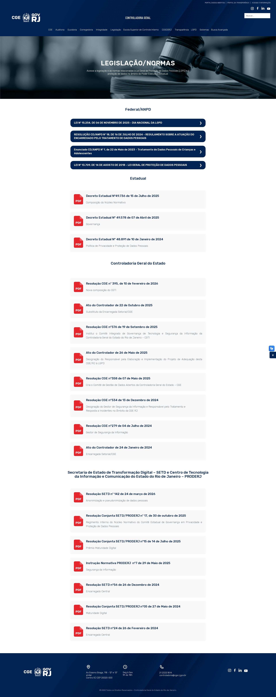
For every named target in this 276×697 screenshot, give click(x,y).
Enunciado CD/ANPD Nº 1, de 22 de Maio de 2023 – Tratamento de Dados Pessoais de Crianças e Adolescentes (134, 151)
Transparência (182, 29)
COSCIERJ (167, 29)
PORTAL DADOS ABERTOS (215, 3)
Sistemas (204, 29)
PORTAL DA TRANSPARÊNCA (238, 3)
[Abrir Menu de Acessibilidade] (273, 355)
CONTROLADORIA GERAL (138, 18)
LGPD (194, 29)
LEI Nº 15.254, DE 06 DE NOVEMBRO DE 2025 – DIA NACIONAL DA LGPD (118, 122)
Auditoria (59, 29)
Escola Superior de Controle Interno (141, 29)
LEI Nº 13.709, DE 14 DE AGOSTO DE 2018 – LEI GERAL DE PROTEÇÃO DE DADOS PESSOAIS (130, 165)
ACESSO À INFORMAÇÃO (261, 3)
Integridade (101, 29)
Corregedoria (86, 29)
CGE (50, 29)
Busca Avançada (219, 29)
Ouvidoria (72, 29)
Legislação (116, 29)
